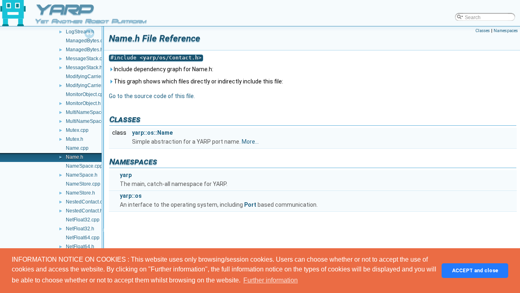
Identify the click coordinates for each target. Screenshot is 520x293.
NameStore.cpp (83, 184)
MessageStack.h (84, 67)
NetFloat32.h (80, 229)
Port (250, 204)
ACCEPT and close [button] (475, 270)
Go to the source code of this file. (152, 96)
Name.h (74, 157)
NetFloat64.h (80, 246)
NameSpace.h (82, 175)
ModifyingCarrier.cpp (89, 76)
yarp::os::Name (152, 132)
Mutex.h (74, 139)
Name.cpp (77, 148)
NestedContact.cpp (87, 202)
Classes (482, 30)
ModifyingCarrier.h (86, 85)
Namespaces (506, 30)
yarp (126, 175)
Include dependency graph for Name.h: (163, 69)
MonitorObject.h (83, 103)
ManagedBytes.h (84, 49)
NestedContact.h (84, 211)
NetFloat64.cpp (83, 238)
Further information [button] (270, 280)
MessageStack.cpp (87, 58)
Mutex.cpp (77, 130)
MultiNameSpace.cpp (89, 112)
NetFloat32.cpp (83, 220)
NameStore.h (80, 193)
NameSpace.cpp (84, 166)
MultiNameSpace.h (87, 121)
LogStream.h (80, 32)
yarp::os (131, 195)
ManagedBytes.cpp (87, 41)
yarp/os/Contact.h (170, 58)
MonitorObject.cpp (86, 94)
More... (250, 141)
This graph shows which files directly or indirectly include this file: (198, 81)
